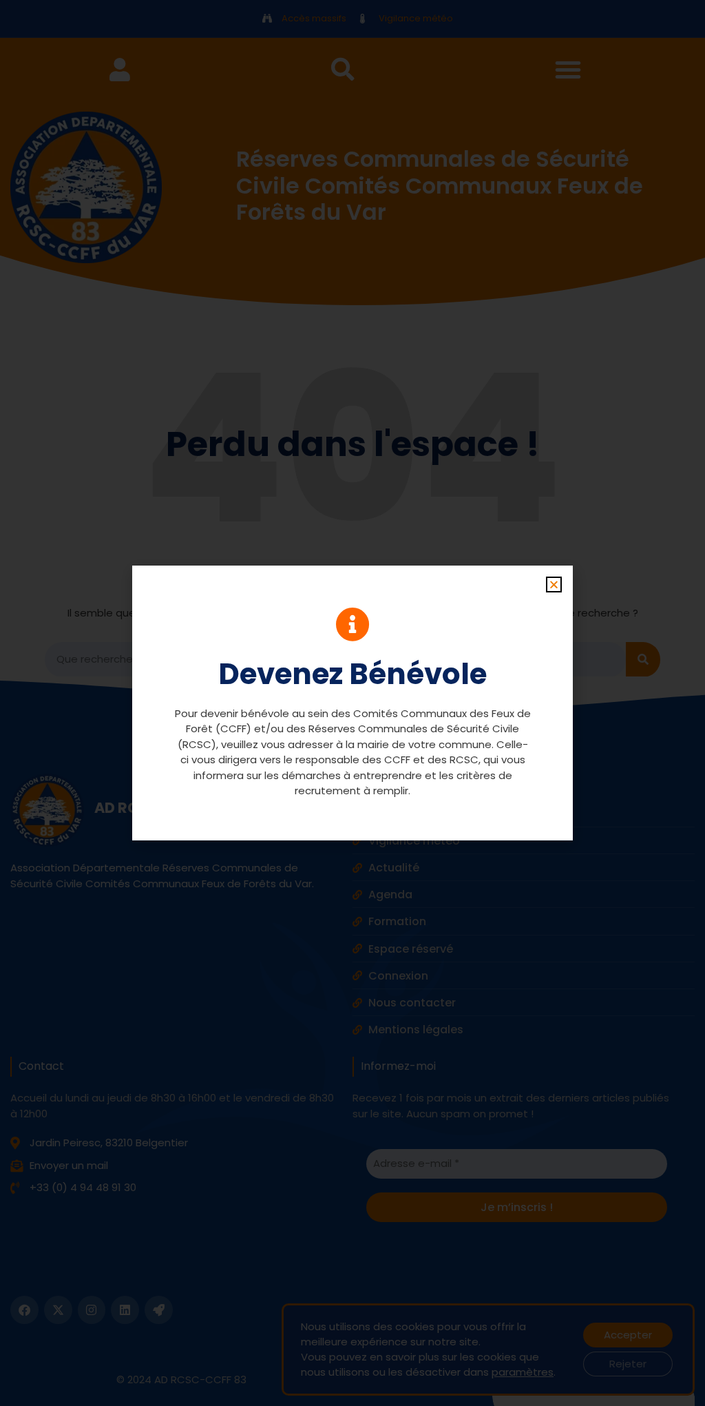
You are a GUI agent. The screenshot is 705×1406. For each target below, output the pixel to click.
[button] (554, 584)
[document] (352, 703)
